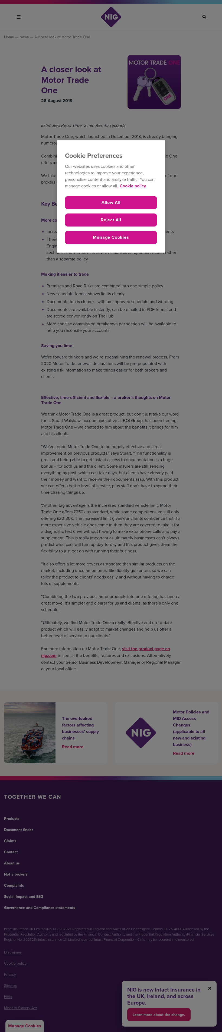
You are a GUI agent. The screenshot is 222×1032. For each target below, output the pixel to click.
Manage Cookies (111, 237)
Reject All (111, 220)
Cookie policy (133, 186)
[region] (111, 196)
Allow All (111, 202)
